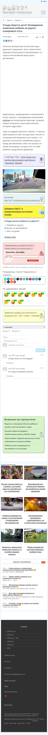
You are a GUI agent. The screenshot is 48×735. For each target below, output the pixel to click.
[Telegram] (11, 41)
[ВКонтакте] (6, 41)
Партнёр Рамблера (10, 692)
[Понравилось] (37, 37)
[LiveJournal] (39, 279)
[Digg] (8, 282)
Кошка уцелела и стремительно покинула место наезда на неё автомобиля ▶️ (19, 569)
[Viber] (21, 279)
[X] (17, 279)
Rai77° (9, 36)
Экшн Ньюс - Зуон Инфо (15, 252)
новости (35, 267)
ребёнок (12, 267)
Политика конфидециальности (14, 674)
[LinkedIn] (36, 279)
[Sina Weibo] (14, 282)
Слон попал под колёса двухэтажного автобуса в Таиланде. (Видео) (20, 160)
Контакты (7, 661)
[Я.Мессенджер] (4, 41)
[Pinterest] (30, 279)
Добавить (40, 350)
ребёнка (6, 120)
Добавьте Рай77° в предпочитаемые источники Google (18, 212)
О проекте (7, 668)
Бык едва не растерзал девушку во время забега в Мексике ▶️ (18, 594)
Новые (5, 331)
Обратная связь (9, 655)
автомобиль (24, 267)
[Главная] (3, 20)
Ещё (43, 562)
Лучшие (15, 331)
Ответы (10, 363)
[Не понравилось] (43, 37)
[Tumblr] (33, 279)
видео (41, 267)
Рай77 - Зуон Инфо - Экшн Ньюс (14, 723)
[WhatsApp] (24, 279)
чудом (30, 267)
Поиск (44, 1)
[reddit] (11, 282)
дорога (17, 267)
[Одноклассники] (9, 41)
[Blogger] (5, 282)
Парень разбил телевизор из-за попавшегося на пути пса (17, 577)
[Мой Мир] (27, 279)
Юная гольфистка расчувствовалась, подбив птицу (35, 549)
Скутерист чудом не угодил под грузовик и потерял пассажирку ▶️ (21, 604)
